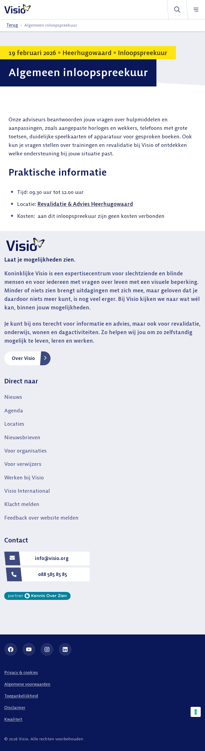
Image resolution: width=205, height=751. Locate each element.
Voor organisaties (25, 450)
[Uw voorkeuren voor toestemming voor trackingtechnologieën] (196, 712)
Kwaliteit (13, 719)
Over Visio (23, 358)
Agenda (13, 410)
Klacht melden (21, 504)
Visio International (27, 490)
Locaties (14, 423)
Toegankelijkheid (21, 695)
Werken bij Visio (24, 477)
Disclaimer (14, 707)
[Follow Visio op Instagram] (47, 649)
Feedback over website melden (41, 517)
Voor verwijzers (22, 463)
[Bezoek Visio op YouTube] (28, 649)
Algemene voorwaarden (27, 684)
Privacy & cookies (21, 672)
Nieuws (13, 396)
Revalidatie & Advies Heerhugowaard (85, 204)
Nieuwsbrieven (22, 437)
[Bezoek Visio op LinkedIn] (65, 649)
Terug (12, 25)
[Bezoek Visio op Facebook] (10, 649)
